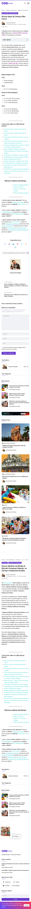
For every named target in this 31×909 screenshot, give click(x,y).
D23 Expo (18, 559)
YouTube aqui (11, 228)
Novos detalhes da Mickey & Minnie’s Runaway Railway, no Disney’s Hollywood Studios (16, 151)
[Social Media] (6, 882)
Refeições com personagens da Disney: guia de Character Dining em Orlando (19, 402)
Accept (26, 905)
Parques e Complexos (11, 10)
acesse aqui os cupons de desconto (18, 230)
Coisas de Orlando (10, 22)
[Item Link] (5, 387)
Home (3, 10)
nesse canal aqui (21, 228)
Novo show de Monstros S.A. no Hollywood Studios (15, 477)
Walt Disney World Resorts (24, 10)
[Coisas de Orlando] (7, 3)
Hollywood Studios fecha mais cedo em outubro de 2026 (14, 446)
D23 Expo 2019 (8, 583)
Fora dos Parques (10, 559)
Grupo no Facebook (7, 226)
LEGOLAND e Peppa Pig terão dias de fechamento (15, 870)
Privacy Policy (13, 905)
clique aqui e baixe (18, 202)
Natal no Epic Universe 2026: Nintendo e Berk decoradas (17, 394)
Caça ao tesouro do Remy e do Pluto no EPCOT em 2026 (19, 386)
